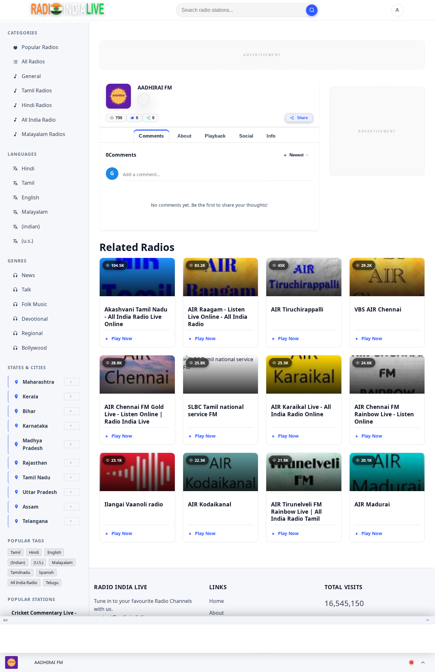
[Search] (311, 10)
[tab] (151, 135)
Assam (31, 507)
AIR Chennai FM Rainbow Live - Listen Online (384, 414)
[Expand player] (423, 662)
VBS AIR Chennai (377, 309)
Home (216, 600)
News (28, 275)
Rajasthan (35, 463)
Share (302, 118)
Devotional (35, 318)
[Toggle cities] (72, 382)
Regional (32, 333)
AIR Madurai (372, 504)
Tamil (28, 182)
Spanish (46, 572)
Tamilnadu (20, 572)
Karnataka (35, 426)
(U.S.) (38, 562)
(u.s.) (27, 240)
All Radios (33, 61)
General (31, 76)
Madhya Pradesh (33, 444)
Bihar (29, 411)
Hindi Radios (37, 105)
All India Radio (39, 119)
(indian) (31, 226)
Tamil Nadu (36, 477)
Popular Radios (40, 47)
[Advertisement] (262, 54)
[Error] (144, 99)
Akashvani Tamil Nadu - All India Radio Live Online (136, 316)
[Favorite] (167, 266)
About (216, 612)
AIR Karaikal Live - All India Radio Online (301, 410)
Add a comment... (141, 174)
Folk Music (34, 304)
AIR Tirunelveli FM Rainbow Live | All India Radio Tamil (296, 511)
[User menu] (397, 10)
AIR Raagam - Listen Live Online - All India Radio (217, 316)
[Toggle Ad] (428, 620)
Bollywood (34, 347)
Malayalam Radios (43, 134)
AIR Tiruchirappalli (297, 309)
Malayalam (35, 211)
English (30, 197)
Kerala (30, 396)
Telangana (35, 521)
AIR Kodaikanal (209, 504)
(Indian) (18, 562)
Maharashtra (38, 382)
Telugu (52, 582)
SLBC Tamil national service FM (216, 410)
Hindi (28, 168)
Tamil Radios (37, 90)
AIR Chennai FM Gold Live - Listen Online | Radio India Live (134, 414)
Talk (26, 289)
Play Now (121, 338)
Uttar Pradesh (40, 492)
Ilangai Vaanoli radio (133, 504)
